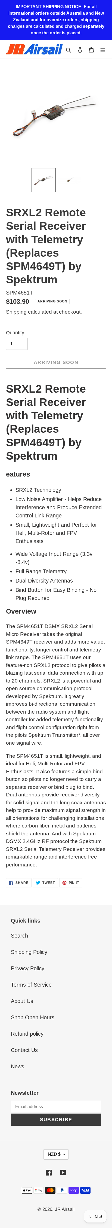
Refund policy (27, 1034)
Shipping (16, 312)
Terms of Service (31, 985)
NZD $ (54, 1154)
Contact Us (24, 1050)
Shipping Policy (29, 952)
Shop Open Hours (32, 1017)
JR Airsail (64, 1209)
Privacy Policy (27, 968)
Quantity (15, 332)
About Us (22, 1001)
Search (19, 936)
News (17, 1066)
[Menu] (102, 49)
